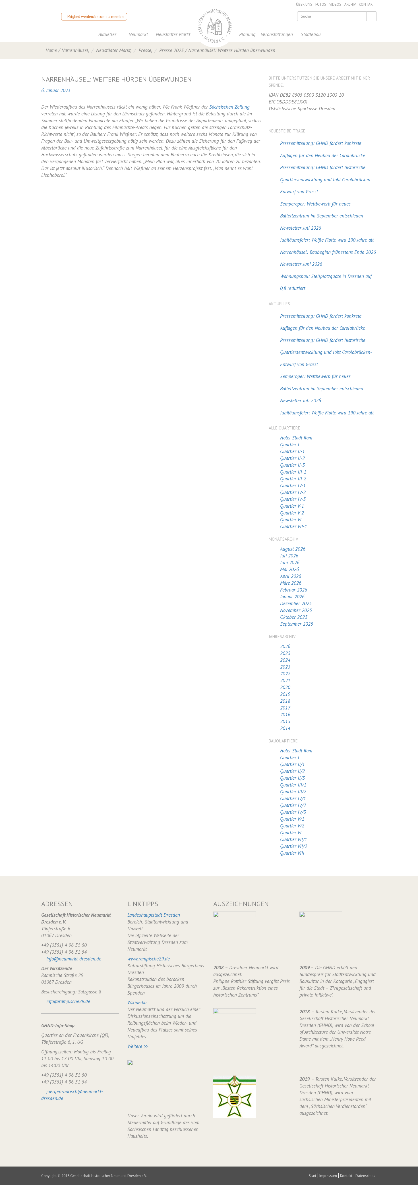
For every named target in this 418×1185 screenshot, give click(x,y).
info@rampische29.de (68, 1001)
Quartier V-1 (292, 506)
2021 (285, 680)
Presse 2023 (171, 50)
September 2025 (296, 624)
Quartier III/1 (293, 785)
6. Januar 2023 (56, 90)
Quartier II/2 (292, 771)
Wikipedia (136, 1002)
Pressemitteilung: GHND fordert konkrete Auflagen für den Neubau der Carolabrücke (322, 149)
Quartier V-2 (292, 513)
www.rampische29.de (148, 959)
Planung (247, 34)
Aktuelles (107, 34)
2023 (285, 667)
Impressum (328, 1175)
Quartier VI (290, 519)
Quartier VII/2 (293, 846)
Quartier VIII (292, 853)
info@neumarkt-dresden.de (73, 959)
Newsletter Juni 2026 (301, 264)
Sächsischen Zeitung (229, 107)
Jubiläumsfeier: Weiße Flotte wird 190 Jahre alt (327, 240)
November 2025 (296, 610)
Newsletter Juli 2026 (300, 228)
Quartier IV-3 (293, 499)
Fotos (320, 4)
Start (312, 1175)
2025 (285, 653)
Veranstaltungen (277, 34)
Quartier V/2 (292, 826)
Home (51, 50)
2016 (285, 714)
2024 (285, 660)
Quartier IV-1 (293, 485)
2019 (285, 694)
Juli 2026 (289, 556)
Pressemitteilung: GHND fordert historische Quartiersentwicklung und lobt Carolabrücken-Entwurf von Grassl (326, 179)
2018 (285, 701)
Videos (335, 4)
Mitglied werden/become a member (96, 16)
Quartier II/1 (292, 764)
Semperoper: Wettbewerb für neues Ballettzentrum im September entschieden (321, 210)
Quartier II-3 (292, 465)
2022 (285, 674)
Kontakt (367, 4)
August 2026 (292, 549)
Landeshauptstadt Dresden (153, 915)
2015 (285, 721)
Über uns (304, 4)
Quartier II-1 (292, 451)
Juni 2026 (289, 562)
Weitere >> (137, 1046)
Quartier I (289, 444)
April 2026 (290, 576)
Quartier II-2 (292, 458)
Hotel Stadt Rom (296, 438)
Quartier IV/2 (293, 805)
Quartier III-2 (293, 479)
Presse (144, 50)
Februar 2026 (293, 590)
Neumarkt (138, 34)
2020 (285, 687)
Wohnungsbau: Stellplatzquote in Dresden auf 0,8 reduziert (326, 282)
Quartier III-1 (293, 472)
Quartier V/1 (292, 819)
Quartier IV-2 (293, 492)
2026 (285, 646)
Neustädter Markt (173, 34)
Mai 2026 (289, 569)
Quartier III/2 (293, 791)
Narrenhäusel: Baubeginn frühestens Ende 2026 (328, 252)
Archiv (350, 4)
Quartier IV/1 (293, 798)
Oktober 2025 (293, 617)
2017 (285, 708)
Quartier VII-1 (293, 526)
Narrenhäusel (74, 50)
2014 (285, 728)
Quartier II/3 (292, 778)
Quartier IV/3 (293, 812)
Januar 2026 (292, 596)
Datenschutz (365, 1175)
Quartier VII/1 (293, 839)
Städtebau (311, 34)
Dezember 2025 (296, 603)
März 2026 (290, 583)
